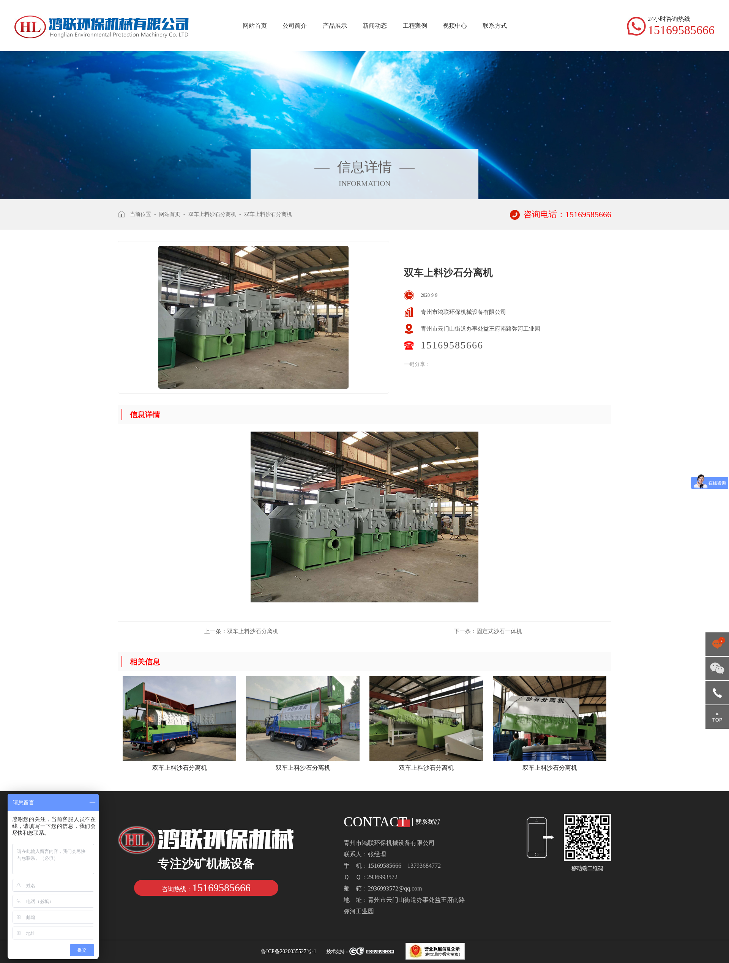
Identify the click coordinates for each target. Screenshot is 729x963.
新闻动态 (375, 25)
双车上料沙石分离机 (241, 631)
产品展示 (335, 25)
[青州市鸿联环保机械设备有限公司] (101, 19)
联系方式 (495, 25)
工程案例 (415, 25)
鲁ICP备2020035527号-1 (288, 951)
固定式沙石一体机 (488, 631)
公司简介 (294, 25)
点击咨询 (717, 647)
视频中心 (455, 25)
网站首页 (255, 25)
